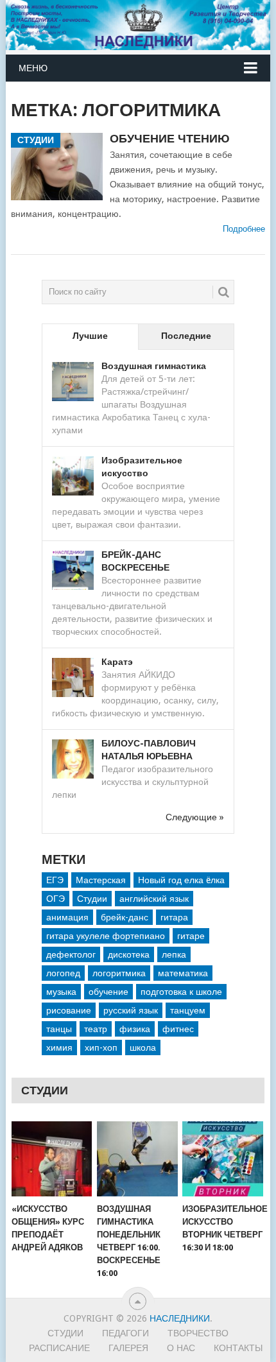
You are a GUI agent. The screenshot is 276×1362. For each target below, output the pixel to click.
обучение (108, 992)
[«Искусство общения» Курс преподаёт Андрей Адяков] (52, 1158)
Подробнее (244, 229)
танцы (59, 1029)
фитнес (178, 1029)
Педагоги (125, 1333)
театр (95, 1029)
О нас (181, 1348)
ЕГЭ (55, 880)
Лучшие (90, 336)
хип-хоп (101, 1047)
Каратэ (117, 662)
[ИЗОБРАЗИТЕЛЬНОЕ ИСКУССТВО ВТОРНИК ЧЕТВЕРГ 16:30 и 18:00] (222, 1158)
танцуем (187, 1010)
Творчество (198, 1333)
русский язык (130, 1010)
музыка (61, 992)
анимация (67, 917)
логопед (63, 973)
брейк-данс (124, 917)
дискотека (129, 954)
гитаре (191, 936)
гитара (174, 917)
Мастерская (101, 880)
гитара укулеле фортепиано (105, 936)
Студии (92, 898)
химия (59, 1047)
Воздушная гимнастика (153, 366)
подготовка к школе (181, 992)
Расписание (59, 1348)
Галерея (128, 1348)
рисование (68, 1010)
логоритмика (119, 973)
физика (134, 1029)
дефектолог (71, 954)
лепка (174, 954)
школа (143, 1047)
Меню (33, 68)
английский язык (154, 898)
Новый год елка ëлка (181, 880)
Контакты (238, 1348)
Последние (186, 336)
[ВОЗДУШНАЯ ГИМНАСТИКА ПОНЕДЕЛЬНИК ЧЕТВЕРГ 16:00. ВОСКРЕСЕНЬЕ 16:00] (137, 1158)
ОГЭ (55, 898)
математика (183, 973)
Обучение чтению (170, 138)
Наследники (180, 1318)
